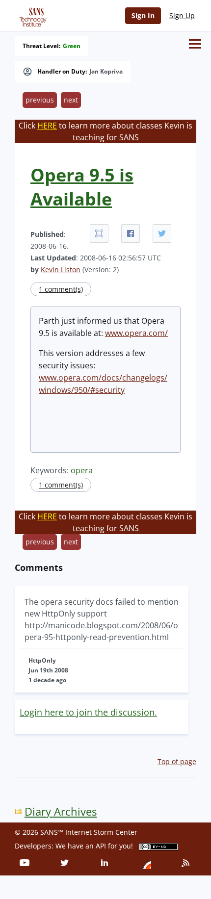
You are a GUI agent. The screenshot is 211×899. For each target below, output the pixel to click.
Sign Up (182, 15)
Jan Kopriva (106, 72)
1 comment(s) (61, 289)
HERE (47, 125)
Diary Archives (61, 811)
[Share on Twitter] (162, 233)
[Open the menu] (195, 44)
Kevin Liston (60, 269)
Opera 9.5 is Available (81, 187)
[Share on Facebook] (130, 233)
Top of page (177, 761)
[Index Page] (31, 15)
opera (82, 470)
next (71, 99)
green (71, 46)
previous (40, 99)
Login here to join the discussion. (88, 712)
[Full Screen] (99, 233)
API (101, 845)
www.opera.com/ (136, 333)
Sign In (143, 15)
